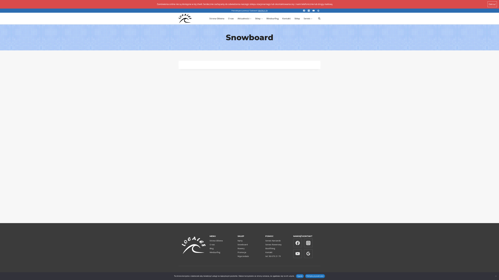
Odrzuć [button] (492, 4)
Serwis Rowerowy (273, 244)
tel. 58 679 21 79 (273, 256)
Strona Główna (216, 18)
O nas (231, 18)
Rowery (241, 248)
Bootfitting (270, 248)
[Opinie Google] (318, 11)
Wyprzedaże (243, 256)
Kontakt (286, 18)
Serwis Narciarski (273, 240)
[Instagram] (309, 11)
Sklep (297, 18)
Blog (212, 248)
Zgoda (299, 276)
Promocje (242, 252)
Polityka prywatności (315, 276)
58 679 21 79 (262, 10)
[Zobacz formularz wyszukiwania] (318, 18)
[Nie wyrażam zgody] (495, 276)
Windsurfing (272, 18)
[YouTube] (313, 11)
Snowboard (243, 244)
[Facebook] (304, 11)
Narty (240, 240)
